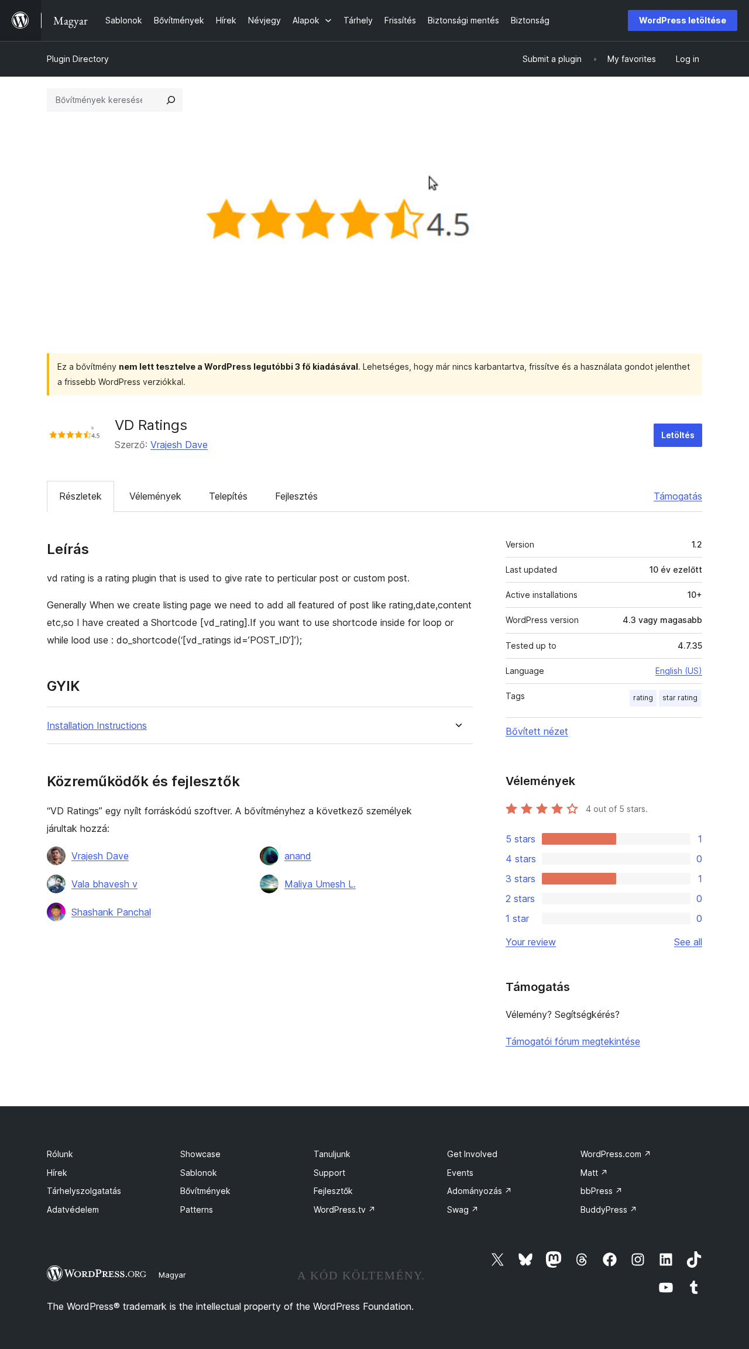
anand (297, 856)
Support (329, 1173)
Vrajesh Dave (179, 444)
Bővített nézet (537, 731)
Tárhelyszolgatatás (84, 1191)
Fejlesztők (333, 1191)
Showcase (200, 1154)
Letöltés (678, 435)
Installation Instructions (97, 725)
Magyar (172, 1274)
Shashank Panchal (111, 912)
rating (643, 697)
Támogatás (678, 496)
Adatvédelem (73, 1209)
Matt (594, 1173)
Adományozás (479, 1191)
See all (688, 942)
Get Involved (472, 1154)
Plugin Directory (78, 59)
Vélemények (155, 496)
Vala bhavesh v (104, 884)
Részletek (80, 496)
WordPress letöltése (682, 20)
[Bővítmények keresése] (171, 100)
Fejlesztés (296, 496)
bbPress (601, 1191)
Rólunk (60, 1154)
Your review (531, 942)
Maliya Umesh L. (320, 884)
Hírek (57, 1173)
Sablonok (198, 1173)
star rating (680, 697)
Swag (463, 1209)
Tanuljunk (332, 1154)
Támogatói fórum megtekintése (573, 1041)
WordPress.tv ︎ (345, 1209)
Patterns (196, 1209)
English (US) (678, 671)
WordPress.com (615, 1154)
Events (460, 1173)
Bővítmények (205, 1191)
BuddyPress (608, 1209)
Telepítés (228, 496)
